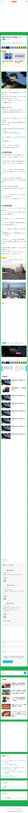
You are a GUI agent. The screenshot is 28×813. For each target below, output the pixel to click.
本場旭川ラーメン (6, 239)
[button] (3, 48)
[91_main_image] (14, 88)
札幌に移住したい (6, 281)
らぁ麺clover (5, 178)
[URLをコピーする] (25, 48)
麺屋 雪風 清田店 (6, 155)
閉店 (19, 343)
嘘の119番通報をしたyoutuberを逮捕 (11, 137)
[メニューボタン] (1, 1)
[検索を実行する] (25, 673)
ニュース (11, 343)
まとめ (4, 39)
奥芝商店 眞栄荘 (6, 161)
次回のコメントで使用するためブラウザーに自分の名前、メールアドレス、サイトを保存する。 (14, 657)
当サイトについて (18, 808)
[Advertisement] (14, 18)
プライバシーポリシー (10, 808)
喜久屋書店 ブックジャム (8, 218)
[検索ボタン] (26, 1)
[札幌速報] (14, 1)
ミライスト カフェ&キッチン (9, 208)
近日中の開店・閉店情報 (7, 764)
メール (4, 646)
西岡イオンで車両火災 (8, 145)
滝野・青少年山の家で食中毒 (9, 110)
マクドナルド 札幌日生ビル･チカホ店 (11, 194)
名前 (4, 641)
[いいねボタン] (3, 303)
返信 (5, 580)
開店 (21, 343)
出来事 (16, 343)
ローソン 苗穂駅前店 (7, 229)
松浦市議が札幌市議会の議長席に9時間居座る (13, 128)
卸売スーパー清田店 (7, 169)
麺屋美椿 (4, 186)
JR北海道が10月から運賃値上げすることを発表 (14, 118)
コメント (5, 625)
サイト (4, 651)
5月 (8, 343)
